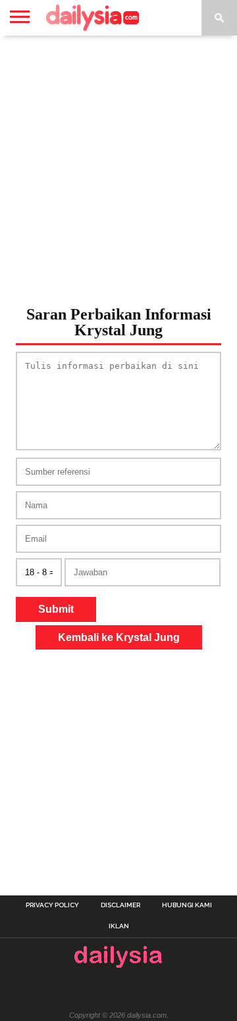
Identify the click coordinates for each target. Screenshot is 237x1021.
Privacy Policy (52, 905)
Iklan (119, 926)
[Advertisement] (118, 167)
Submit (56, 609)
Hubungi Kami (187, 905)
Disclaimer (120, 905)
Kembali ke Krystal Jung (119, 637)
